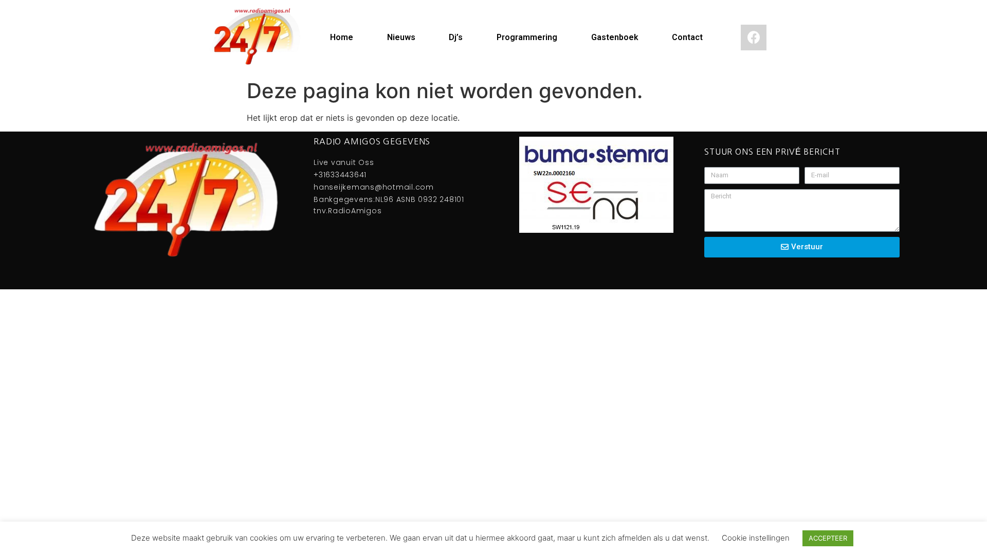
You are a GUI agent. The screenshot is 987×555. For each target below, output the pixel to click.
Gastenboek (614, 37)
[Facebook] (753, 37)
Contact (687, 37)
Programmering (527, 37)
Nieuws (401, 37)
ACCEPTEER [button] (828, 538)
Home (341, 37)
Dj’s (456, 37)
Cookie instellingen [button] (756, 538)
